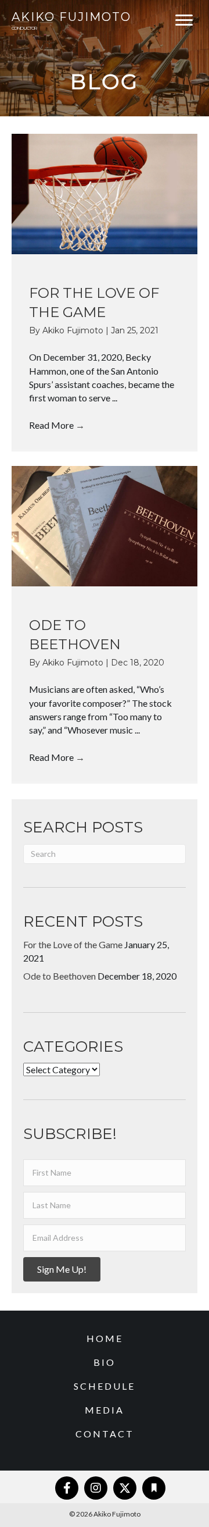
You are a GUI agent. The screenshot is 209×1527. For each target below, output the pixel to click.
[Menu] (184, 20)
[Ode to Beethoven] (104, 526)
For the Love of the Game (72, 944)
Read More (57, 424)
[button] (61, 1269)
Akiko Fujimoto (74, 330)
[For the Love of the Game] (104, 194)
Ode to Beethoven (59, 975)
